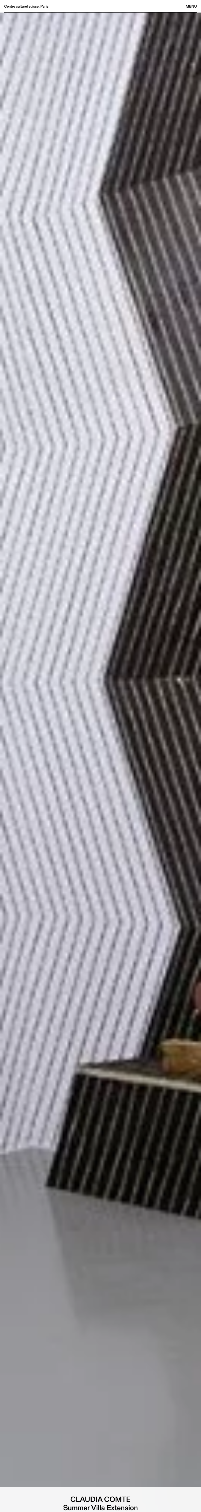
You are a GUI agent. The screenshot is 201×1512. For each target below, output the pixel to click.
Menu (191, 6)
